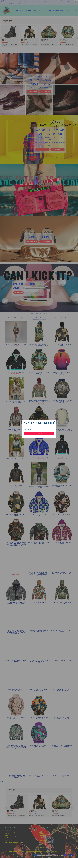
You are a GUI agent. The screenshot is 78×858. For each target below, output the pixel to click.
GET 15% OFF (39, 433)
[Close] (54, 421)
